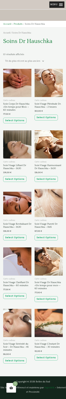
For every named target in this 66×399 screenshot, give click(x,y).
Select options (15, 120)
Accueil (6, 33)
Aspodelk (49, 387)
